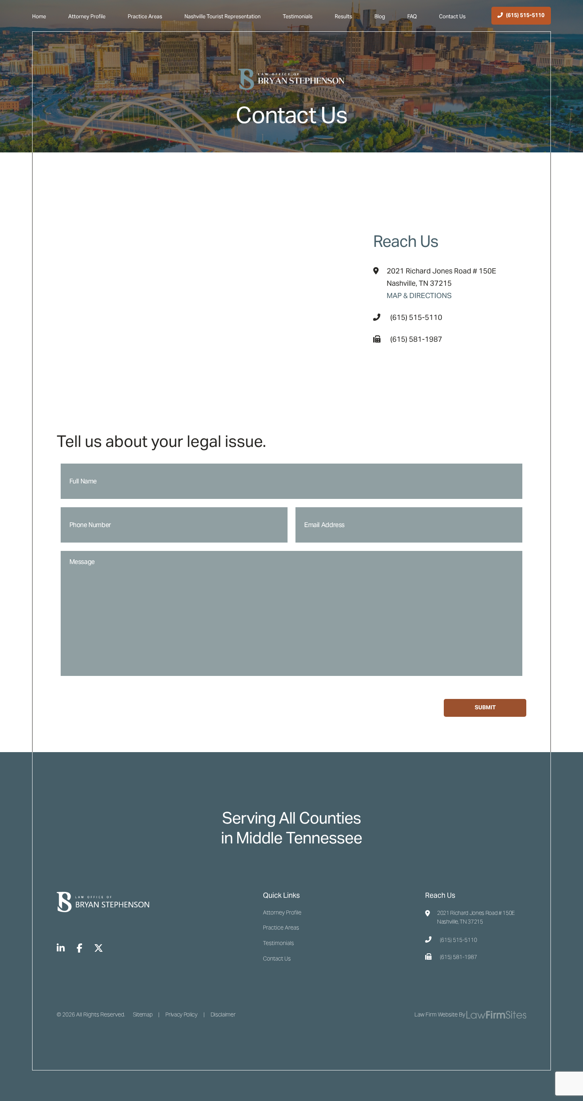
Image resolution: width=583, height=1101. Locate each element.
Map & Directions (419, 295)
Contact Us (452, 16)
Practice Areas (145, 16)
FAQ (412, 16)
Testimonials (298, 16)
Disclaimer (223, 1014)
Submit (485, 707)
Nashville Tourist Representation (222, 16)
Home (39, 16)
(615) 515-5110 (416, 317)
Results (343, 16)
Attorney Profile (86, 16)
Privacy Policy (181, 1014)
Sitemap (143, 1014)
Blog (379, 16)
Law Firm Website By (439, 1014)
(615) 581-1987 (416, 339)
